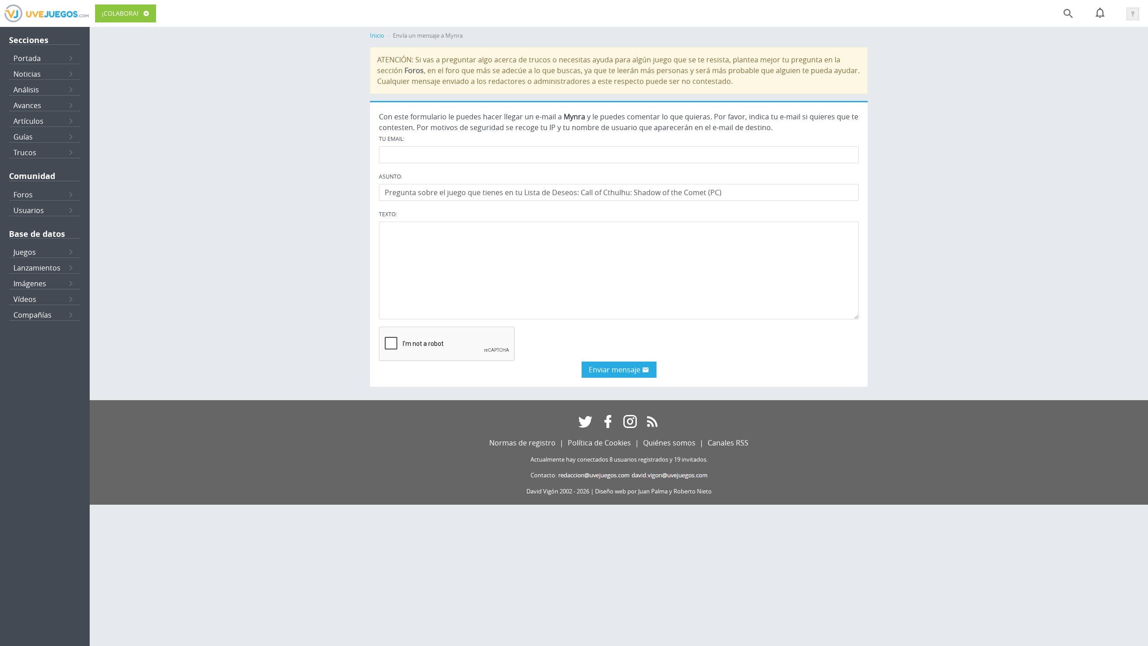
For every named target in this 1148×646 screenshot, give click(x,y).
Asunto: (390, 176)
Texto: (388, 214)
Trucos (24, 152)
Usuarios (28, 210)
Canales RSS (728, 443)
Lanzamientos (37, 268)
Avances (27, 105)
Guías (23, 137)
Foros (23, 195)
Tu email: (391, 138)
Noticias (27, 74)
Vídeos (24, 299)
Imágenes (29, 283)
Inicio (377, 35)
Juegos (24, 252)
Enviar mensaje (615, 370)
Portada (27, 58)
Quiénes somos (669, 443)
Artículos (28, 121)
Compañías (32, 315)
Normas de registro (522, 443)
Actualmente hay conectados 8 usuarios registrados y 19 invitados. (619, 459)
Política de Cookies (599, 443)
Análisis (26, 90)
